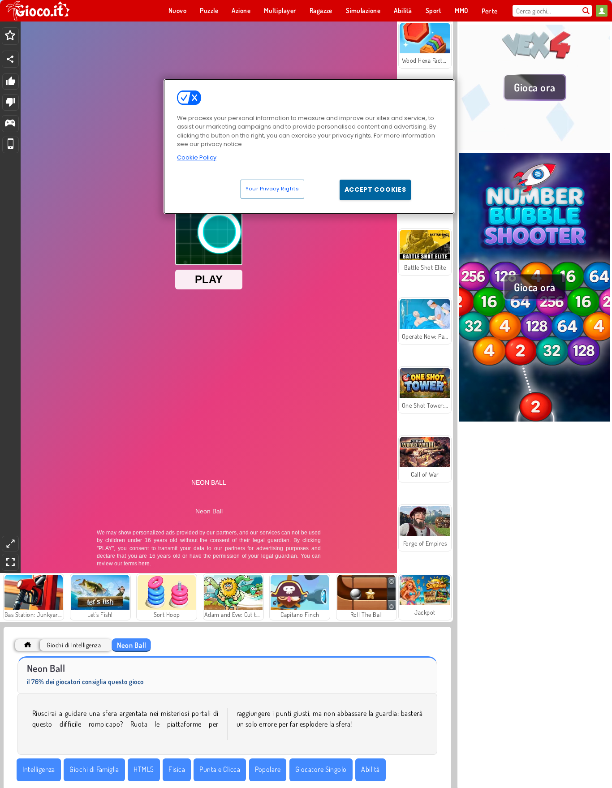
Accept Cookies (375, 189)
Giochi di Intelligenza (74, 645)
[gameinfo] (10, 124)
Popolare (268, 769)
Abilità (370, 769)
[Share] (10, 59)
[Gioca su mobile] (10, 145)
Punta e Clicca (219, 769)
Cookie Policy (196, 157)
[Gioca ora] (534, 147)
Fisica (176, 769)
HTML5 (144, 769)
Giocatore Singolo (321, 769)
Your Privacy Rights (272, 188)
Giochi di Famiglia (94, 769)
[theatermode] (10, 543)
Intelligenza (38, 769)
